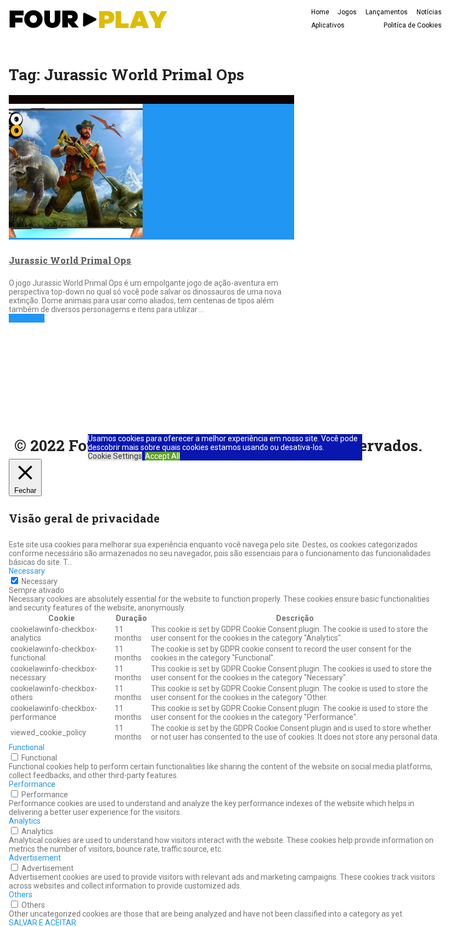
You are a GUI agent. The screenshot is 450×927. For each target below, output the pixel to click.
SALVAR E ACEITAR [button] (42, 922)
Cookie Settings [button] (115, 456)
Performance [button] (32, 784)
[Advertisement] (73, 377)
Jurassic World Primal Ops (70, 260)
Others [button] (20, 894)
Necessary (39, 581)
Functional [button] (26, 747)
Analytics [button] (25, 821)
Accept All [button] (162, 456)
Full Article (26, 318)
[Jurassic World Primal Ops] (151, 167)
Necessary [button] (27, 571)
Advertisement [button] (35, 857)
